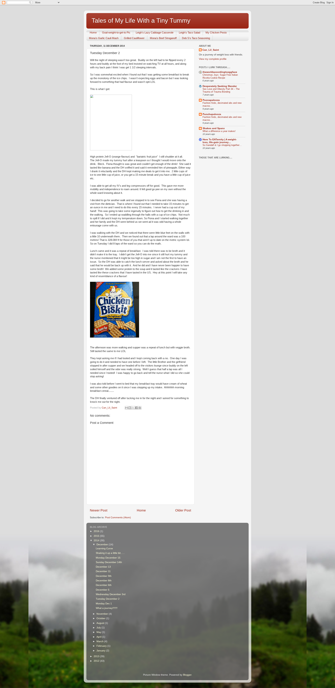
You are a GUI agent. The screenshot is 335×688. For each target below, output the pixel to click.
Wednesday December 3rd (110, 594)
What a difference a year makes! (219, 131)
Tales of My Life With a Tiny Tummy (141, 20)
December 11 (103, 571)
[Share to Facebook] (136, 408)
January (101, 650)
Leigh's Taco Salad (189, 32)
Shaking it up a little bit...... (110, 553)
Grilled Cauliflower (134, 38)
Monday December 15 (108, 557)
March (100, 641)
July (99, 627)
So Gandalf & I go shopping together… (222, 145)
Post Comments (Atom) (118, 517)
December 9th (103, 576)
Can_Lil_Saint (210, 50)
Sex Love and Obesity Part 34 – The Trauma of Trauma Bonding (221, 90)
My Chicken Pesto (216, 32)
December (102, 544)
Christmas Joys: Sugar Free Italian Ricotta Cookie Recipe (220, 76)
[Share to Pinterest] (140, 408)
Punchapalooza (212, 114)
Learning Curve (104, 548)
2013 (97, 656)
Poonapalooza (211, 100)
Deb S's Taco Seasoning (196, 38)
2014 (97, 540)
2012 (97, 661)
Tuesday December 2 (108, 599)
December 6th (103, 585)
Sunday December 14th (109, 562)
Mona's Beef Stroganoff (163, 38)
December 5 (102, 589)
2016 (97, 531)
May (99, 632)
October (101, 618)
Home (93, 32)
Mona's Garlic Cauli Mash (103, 38)
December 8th (103, 580)
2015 (97, 536)
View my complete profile (212, 59)
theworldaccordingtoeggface (220, 72)
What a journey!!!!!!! (106, 608)
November (102, 614)
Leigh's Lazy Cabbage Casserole (154, 32)
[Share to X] (133, 408)
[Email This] (126, 408)
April (99, 637)
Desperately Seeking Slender (220, 86)
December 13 (103, 566)
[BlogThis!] (130, 408)
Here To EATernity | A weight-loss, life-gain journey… (220, 141)
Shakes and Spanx (214, 128)
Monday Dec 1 (104, 603)
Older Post (183, 510)
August (100, 623)
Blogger (187, 675)
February (101, 646)
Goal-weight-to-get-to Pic (116, 32)
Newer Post (98, 510)
